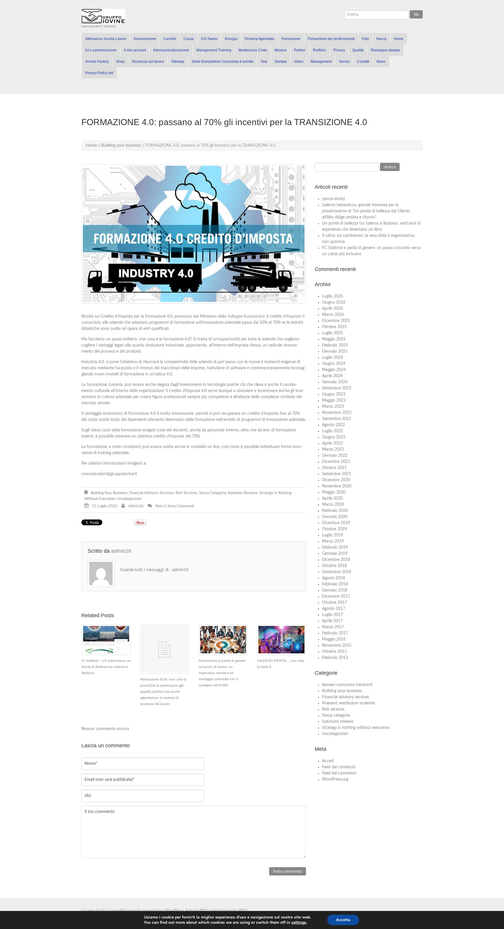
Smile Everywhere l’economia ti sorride (222, 62)
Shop (120, 62)
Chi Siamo (209, 39)
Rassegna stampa (385, 50)
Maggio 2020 (334, 492)
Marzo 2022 (333, 449)
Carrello (169, 39)
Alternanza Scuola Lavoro (105, 39)
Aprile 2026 (332, 309)
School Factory (97, 62)
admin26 (136, 506)
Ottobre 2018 (334, 566)
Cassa (188, 39)
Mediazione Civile (253, 50)
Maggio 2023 (334, 400)
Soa (264, 62)
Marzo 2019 (333, 541)
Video (298, 62)
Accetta (343, 920)
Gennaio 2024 (334, 382)
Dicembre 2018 (336, 560)
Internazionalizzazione (171, 50)
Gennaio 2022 (334, 456)
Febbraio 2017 (335, 633)
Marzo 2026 (333, 315)
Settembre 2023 (336, 388)
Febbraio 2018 (335, 584)
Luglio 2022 (332, 431)
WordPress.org (335, 779)
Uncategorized (129, 499)
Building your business (121, 146)
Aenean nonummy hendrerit (347, 685)
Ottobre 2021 (334, 468)
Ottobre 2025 (334, 327)
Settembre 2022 (336, 419)
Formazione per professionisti (331, 39)
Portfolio (319, 50)
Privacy (339, 50)
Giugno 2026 (333, 302)
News (381, 62)
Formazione (290, 39)
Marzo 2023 (333, 407)
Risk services (186, 493)
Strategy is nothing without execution (356, 728)
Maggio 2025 (334, 339)
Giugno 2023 (333, 394)
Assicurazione (145, 39)
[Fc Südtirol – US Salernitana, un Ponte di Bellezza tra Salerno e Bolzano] (106, 640)
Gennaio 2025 (334, 351)
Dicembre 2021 (336, 462)
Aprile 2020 (332, 498)
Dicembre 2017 (336, 596)
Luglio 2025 (332, 333)
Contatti (363, 62)
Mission (280, 50)
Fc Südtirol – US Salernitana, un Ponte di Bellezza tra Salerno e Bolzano (106, 667)
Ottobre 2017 (334, 603)
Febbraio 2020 (335, 511)
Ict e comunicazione (101, 50)
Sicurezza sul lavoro (148, 62)
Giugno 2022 (333, 437)
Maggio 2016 (334, 639)
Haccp (381, 39)
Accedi (328, 761)
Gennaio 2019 (334, 554)
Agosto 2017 (333, 609)
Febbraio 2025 (335, 345)
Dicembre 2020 (336, 480)
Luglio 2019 (332, 535)
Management (321, 62)
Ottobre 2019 (334, 529)
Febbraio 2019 (335, 547)
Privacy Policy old (99, 73)
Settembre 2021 (336, 474)
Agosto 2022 (333, 425)
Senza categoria (212, 493)
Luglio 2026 (332, 296)
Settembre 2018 (336, 572)
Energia (231, 39)
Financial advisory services (151, 493)
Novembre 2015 (336, 645)
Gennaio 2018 (334, 590)
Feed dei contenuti (339, 767)
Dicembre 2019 (336, 523)
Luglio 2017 (332, 615)
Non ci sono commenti (174, 506)
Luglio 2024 (332, 358)
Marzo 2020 (333, 505)
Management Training (213, 50)
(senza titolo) (333, 199)
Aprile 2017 (332, 621)
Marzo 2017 (333, 627)
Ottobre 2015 (334, 652)
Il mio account (135, 50)
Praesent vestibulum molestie (348, 703)
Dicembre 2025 (336, 321)
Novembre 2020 (336, 486)
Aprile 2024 (332, 376)
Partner (300, 50)
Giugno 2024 (333, 364)
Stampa (280, 62)
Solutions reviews (243, 493)
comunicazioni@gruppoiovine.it (109, 474)
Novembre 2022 (336, 413)
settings (298, 922)
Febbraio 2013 (335, 658)
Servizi (344, 62)
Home (398, 39)
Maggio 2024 (334, 370)
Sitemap (177, 62)
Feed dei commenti (339, 773)
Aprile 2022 (332, 443)
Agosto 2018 (333, 578)
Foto (365, 39)
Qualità (358, 50)
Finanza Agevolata (259, 39)
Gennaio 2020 (334, 517)
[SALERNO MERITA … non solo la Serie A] (281, 640)
